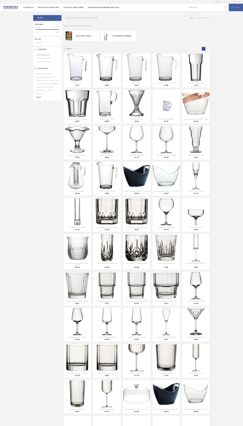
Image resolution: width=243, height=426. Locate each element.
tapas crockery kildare (41, 90)
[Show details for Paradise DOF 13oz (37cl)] (166, 361)
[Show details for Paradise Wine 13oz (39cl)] (107, 397)
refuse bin (46, 84)
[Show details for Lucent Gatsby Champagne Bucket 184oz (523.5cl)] (77, 252)
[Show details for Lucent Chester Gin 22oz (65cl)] (166, 215)
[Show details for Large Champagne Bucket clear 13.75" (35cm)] (166, 179)
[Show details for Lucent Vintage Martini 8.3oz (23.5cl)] (196, 325)
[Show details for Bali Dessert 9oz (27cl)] (136, 107)
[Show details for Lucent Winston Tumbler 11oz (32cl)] (77, 361)
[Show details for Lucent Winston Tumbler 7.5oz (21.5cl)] (107, 361)
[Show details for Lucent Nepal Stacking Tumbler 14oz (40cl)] (136, 289)
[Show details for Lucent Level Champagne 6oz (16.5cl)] (196, 252)
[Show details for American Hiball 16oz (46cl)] (196, 71)
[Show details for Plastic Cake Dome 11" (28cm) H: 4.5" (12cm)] (136, 397)
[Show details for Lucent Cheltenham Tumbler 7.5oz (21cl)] (136, 215)
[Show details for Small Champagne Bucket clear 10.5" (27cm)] (196, 397)
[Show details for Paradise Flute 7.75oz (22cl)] (196, 361)
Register (218, 1)
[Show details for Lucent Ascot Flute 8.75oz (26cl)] (196, 179)
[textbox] (204, 7)
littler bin (45, 80)
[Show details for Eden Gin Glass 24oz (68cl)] (136, 143)
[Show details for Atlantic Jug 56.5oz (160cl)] (107, 107)
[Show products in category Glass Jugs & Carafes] (68, 35)
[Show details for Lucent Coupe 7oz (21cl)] (196, 215)
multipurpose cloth (53, 80)
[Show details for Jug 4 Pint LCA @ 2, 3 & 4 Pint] (107, 179)
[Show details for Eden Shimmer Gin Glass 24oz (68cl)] (166, 143)
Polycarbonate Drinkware (121, 36)
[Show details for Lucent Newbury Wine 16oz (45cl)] (77, 325)
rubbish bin (54, 84)
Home (191, 18)
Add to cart (77, 82)
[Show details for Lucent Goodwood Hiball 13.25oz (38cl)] (107, 252)
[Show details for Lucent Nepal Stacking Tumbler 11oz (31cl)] (107, 289)
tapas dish (50, 90)
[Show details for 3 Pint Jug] (107, 71)
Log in (227, 1)
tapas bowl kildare (49, 87)
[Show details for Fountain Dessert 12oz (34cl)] (196, 143)
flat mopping (51, 77)
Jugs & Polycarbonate (42, 55)
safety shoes (40, 87)
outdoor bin (39, 84)
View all (38, 97)
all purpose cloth (40, 73)
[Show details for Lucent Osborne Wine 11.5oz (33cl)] (107, 325)
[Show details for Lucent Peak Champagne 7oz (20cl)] (166, 325)
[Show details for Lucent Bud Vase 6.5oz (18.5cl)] (77, 215)
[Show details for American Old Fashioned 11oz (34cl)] (77, 107)
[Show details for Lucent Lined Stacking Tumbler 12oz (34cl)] (77, 289)
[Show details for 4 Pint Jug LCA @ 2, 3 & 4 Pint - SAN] (166, 71)
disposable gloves (41, 77)
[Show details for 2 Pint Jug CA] (77, 71)
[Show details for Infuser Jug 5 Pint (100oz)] (77, 179)
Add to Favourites (86, 82)
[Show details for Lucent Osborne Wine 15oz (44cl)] (136, 325)
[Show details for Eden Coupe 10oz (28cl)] (107, 143)
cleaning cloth (48, 73)
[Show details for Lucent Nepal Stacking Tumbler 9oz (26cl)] (166, 289)
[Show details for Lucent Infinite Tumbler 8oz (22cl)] (166, 252)
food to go (38, 80)
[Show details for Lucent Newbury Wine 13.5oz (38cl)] (196, 289)
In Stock (39, 43)
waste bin (39, 94)
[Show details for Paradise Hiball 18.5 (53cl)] (77, 397)
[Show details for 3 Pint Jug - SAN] (136, 71)
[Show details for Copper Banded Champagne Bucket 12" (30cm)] (196, 107)
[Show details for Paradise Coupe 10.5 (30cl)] (136, 361)
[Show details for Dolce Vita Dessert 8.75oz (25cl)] (77, 143)
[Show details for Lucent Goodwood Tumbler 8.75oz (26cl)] (136, 252)
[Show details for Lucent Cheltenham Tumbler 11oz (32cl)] (107, 215)
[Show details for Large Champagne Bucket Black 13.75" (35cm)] (136, 179)
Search (225, 7)
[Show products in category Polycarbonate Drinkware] (105, 35)
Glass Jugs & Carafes (83, 36)
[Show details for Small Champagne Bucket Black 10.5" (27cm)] (166, 397)
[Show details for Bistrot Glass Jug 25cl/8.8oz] (166, 107)
